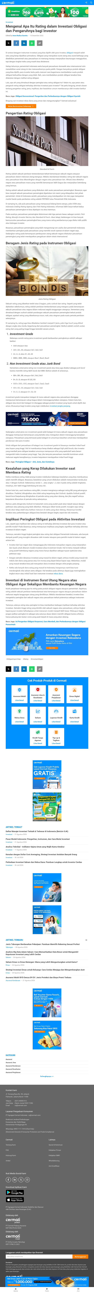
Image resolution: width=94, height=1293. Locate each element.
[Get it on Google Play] (47, 1192)
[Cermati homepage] (14, 1276)
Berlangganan (80, 1257)
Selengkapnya (46, 1076)
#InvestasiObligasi (37, 659)
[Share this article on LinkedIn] (24, 43)
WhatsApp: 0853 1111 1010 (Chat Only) (20, 1129)
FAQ (7, 1150)
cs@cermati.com (21, 1105)
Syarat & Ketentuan (56, 1145)
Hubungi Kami (11, 1155)
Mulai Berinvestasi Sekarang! (19, 106)
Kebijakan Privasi (55, 1150)
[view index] (86, 940)
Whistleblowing (54, 1161)
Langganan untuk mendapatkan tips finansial (24, 1252)
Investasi (9, 22)
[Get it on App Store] (47, 1199)
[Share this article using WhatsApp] (32, 43)
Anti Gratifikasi (54, 1166)
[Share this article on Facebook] (16, 43)
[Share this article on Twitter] (8, 43)
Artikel (8, 1161)
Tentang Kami (11, 1145)
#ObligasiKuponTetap (14, 659)
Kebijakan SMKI (54, 1155)
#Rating (25, 659)
